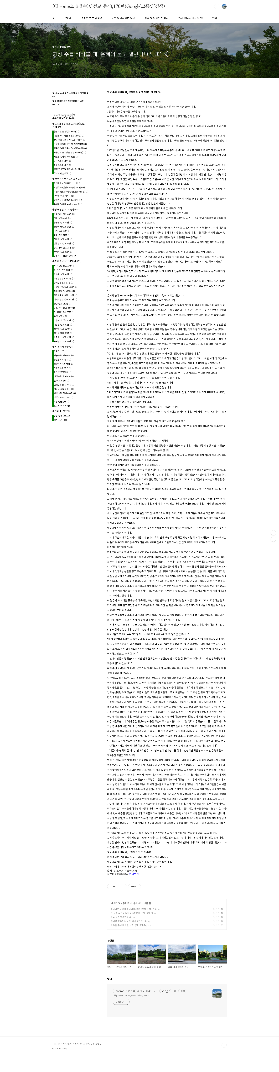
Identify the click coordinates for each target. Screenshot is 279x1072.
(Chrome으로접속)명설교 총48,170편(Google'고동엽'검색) (108, 6)
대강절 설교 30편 (63, 324)
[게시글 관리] (123, 886)
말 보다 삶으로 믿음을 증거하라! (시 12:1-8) (132, 913)
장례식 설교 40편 (63, 251)
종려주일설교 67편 (63, 282)
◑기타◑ (115, 903)
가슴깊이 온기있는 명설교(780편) (70, 152)
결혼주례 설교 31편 (64, 243)
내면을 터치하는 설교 (123, 18)
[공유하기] (119, 886)
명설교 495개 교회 (63, 397)
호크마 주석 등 (62, 405)
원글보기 (134, 874)
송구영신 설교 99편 (64, 337)
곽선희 (68, 18)
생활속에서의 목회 (63, 363)
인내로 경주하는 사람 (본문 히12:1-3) (129, 921)
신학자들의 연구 (62, 367)
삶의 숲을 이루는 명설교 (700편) (69, 139)
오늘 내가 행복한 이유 (121, 917)
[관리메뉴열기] (273, 532)
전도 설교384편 (62, 218)
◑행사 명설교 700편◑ (65, 209)
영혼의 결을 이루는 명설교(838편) (70, 148)
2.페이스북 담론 (62, 165)
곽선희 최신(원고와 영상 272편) (69, 187)
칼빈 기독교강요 (62, 372)
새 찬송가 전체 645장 (65, 393)
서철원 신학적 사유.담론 (66, 156)
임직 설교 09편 (62, 230)
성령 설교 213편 (62, 303)
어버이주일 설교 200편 (65, 299)
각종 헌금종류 (61, 401)
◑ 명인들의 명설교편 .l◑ (67, 178)
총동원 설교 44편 (63, 222)
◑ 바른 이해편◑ (62, 346)
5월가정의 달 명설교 (64, 291)
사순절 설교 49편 (63, 274)
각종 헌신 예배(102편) (65, 256)
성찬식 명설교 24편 (64, 226)
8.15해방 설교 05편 (64, 312)
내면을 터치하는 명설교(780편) (69, 135)
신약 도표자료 (61, 380)
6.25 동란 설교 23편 (64, 307)
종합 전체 (127, 903)
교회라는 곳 (60, 351)
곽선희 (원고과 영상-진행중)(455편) (71, 191)
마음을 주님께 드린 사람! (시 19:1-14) (129, 925)
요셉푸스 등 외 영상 (64, 384)
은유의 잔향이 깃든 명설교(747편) (70, 144)
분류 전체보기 (63, 118)
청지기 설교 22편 (63, 239)
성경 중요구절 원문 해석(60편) (69, 169)
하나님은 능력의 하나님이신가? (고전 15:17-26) (134, 909)
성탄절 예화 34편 (63, 332)
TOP (224, 1045)
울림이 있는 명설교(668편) (67, 131)
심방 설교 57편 (62, 235)
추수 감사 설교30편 (64, 320)
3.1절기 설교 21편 (63, 270)
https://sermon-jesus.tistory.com (131, 995)
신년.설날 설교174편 (64, 265)
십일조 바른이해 (62, 173)
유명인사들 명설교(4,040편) (68, 200)
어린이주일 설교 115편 (65, 295)
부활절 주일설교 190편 (65, 286)
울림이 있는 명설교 (91, 18)
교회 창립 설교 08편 (64, 214)
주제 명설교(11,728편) (190, 18)
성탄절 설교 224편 (63, 328)
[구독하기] (273, 539)
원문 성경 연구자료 (64, 355)
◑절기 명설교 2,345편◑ (66, 261)
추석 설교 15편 (62, 316)
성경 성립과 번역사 (64, 376)
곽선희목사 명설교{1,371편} (67, 183)
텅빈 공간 (60, 419)
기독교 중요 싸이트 (64, 388)
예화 (214, 18)
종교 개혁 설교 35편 (64, 247)
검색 (216, 6)
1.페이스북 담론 (62, 160)
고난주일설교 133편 (64, 278)
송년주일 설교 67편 (64, 341)
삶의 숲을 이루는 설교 (156, 18)
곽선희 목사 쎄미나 (64, 195)
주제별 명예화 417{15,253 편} (68, 204)
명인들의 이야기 (62, 359)
